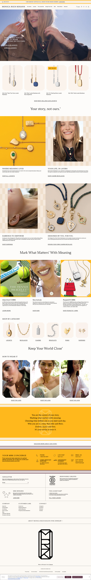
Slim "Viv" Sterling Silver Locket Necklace (54, 94)
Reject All (68, 577)
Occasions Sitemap (6, 515)
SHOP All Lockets (8, 176)
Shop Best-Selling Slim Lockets (45, 100)
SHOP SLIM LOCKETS (4, 10)
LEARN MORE (6, 310)
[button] (88, 6)
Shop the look (16, 400)
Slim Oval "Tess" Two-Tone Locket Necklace (10, 94)
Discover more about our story (45, 443)
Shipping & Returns (22, 507)
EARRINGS (82, 340)
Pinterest (41, 509)
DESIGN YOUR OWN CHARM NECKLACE (60, 244)
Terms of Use (26, 577)
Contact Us (21, 506)
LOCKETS (9, 340)
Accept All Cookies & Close (77, 577)
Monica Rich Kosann (45, 568)
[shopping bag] (88, 6)
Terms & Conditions (34, 571)
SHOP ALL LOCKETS (10, 48)
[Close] (89, 577)
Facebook (41, 507)
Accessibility (64, 571)
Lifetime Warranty (22, 509)
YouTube (41, 510)
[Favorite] (83, 6)
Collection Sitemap (6, 513)
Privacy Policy (27, 571)
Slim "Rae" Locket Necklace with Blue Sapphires (32, 94)
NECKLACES (23, 340)
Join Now (16, 497)
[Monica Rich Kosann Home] (13, 6)
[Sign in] (86, 6)
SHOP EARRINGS (7, 244)
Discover (51, 564)
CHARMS (38, 340)
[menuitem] (29, 6)
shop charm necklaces (56, 176)
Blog (3, 512)
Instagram (41, 506)
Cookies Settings (60, 577)
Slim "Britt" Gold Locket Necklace (76, 93)
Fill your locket (55, 497)
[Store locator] (81, 6)
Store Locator (5, 510)
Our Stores (4, 509)
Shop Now (36, 310)
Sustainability (5, 507)
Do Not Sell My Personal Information (14, 578)
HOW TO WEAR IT (10, 357)
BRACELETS (53, 340)
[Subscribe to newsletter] (28, 482)
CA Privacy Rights (57, 571)
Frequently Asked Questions (24, 510)
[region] (45, 577)
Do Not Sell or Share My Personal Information (46, 571)
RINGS (67, 340)
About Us (4, 506)
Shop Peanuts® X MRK (70, 310)
